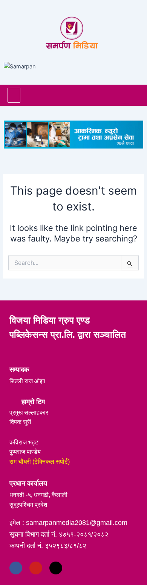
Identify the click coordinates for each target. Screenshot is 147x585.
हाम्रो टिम (33, 401)
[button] (14, 95)
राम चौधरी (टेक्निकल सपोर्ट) (39, 461)
